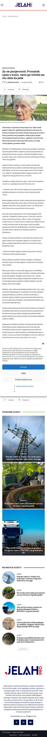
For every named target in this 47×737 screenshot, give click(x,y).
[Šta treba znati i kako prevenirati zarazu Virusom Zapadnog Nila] (23, 486)
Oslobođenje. (32, 337)
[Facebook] (16, 722)
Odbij (23, 373)
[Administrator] (4, 82)
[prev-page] (3, 559)
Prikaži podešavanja (23, 379)
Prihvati (23, 367)
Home (4, 16)
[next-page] (7, 559)
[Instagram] (23, 722)
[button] (43, 344)
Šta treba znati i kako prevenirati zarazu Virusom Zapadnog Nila (24, 504)
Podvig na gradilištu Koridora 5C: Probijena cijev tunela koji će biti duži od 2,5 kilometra (30, 640)
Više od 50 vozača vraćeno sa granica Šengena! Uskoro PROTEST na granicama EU (23, 550)
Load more (22, 649)
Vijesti (23, 453)
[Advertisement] (23, 42)
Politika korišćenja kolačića (25, 386)
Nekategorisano (13, 16)
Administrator (13, 82)
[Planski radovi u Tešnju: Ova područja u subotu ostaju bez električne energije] (23, 439)
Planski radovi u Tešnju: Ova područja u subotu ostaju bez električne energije (23, 458)
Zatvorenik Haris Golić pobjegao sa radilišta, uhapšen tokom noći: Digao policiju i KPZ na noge (30, 625)
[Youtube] (30, 722)
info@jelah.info (31, 716)
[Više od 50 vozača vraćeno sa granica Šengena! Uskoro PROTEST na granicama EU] (23, 532)
